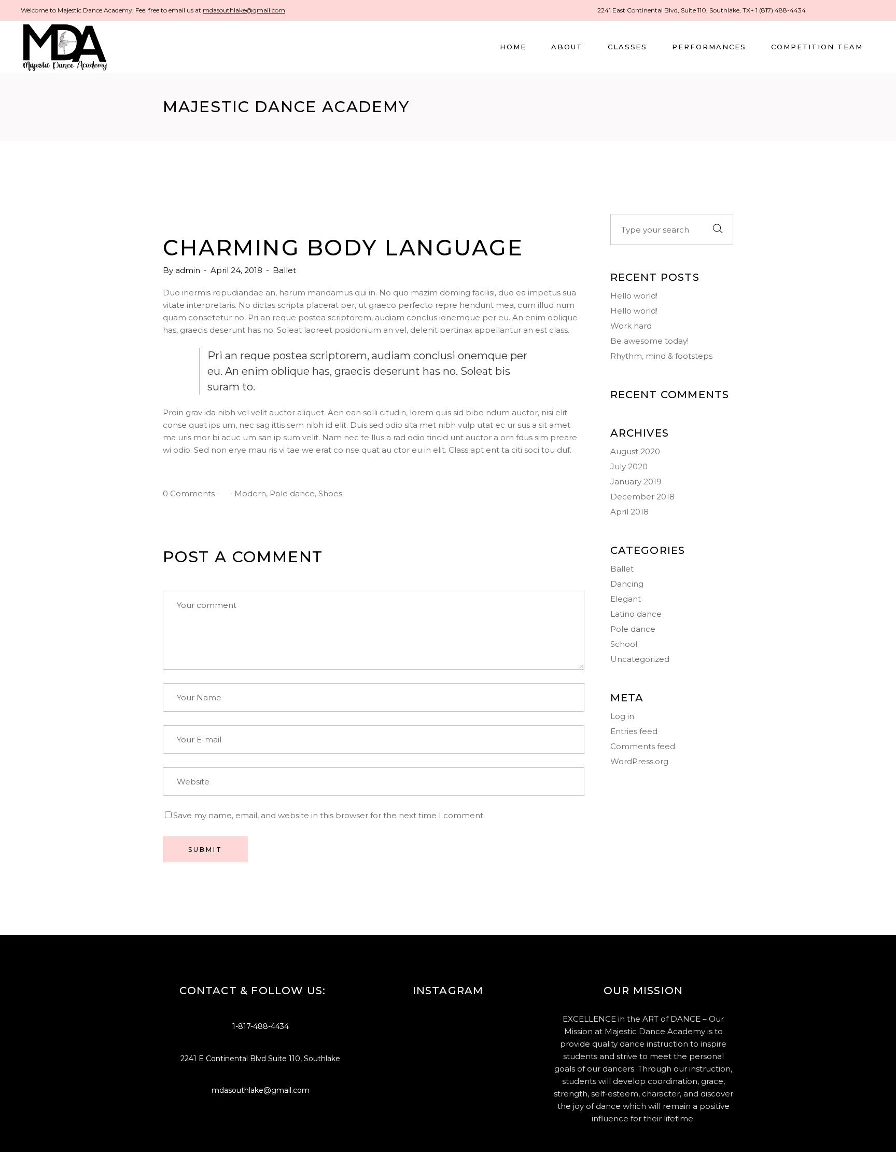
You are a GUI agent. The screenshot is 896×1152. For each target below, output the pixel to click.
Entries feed (633, 731)
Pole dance (292, 493)
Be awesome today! (649, 341)
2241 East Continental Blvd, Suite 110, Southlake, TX (673, 10)
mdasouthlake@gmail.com (244, 10)
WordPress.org (639, 761)
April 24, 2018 (237, 270)
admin (188, 270)
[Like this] (224, 493)
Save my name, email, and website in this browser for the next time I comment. (329, 815)
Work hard (631, 326)
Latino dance (636, 614)
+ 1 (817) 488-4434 (778, 10)
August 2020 (635, 451)
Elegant (625, 599)
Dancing (626, 584)
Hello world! (633, 296)
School (623, 644)
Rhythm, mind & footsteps (661, 356)
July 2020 (629, 466)
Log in (622, 716)
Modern (250, 493)
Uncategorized (639, 659)
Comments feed (642, 746)
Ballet (284, 270)
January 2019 (636, 481)
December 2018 (642, 497)
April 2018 (629, 512)
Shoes (330, 493)
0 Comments (189, 493)
